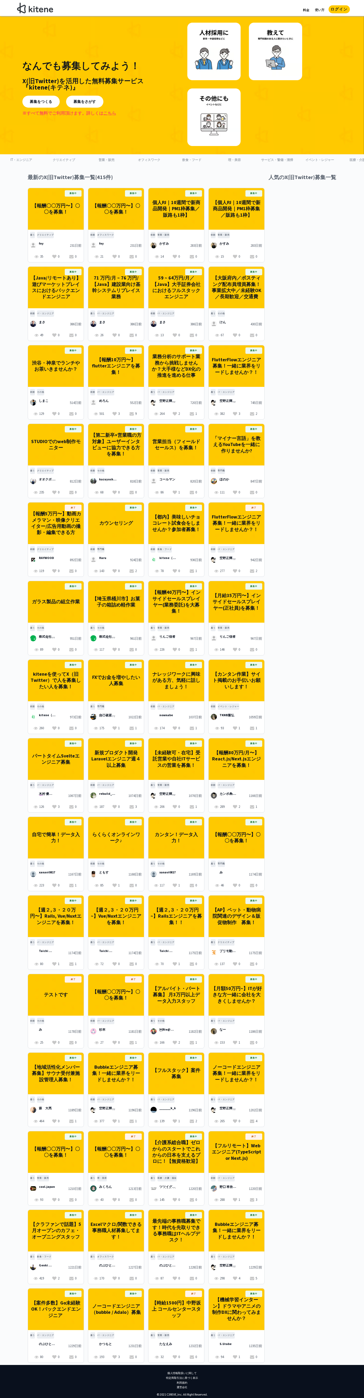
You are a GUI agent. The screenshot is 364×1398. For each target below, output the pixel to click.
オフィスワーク (105, 234)
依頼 (92, 234)
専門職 (221, 470)
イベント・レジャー (228, 706)
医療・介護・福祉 (167, 1178)
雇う (32, 234)
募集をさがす (85, 101)
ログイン (339, 9)
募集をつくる (41, 101)
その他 (221, 313)
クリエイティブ (45, 234)
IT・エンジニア (45, 313)
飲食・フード (164, 549)
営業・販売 (163, 234)
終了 (73, 507)
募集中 (73, 193)
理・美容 (102, 1178)
